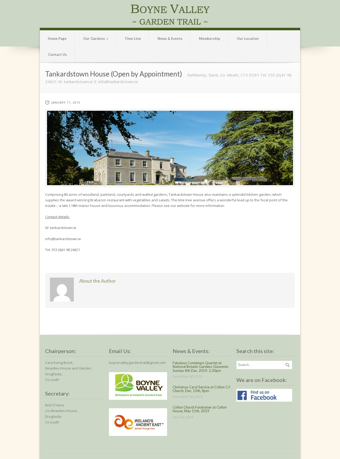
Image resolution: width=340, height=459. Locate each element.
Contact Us (57, 54)
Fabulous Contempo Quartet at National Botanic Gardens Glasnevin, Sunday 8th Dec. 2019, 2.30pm (201, 367)
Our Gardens (95, 38)
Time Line (133, 38)
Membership (209, 38)
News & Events (170, 38)
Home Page (57, 38)
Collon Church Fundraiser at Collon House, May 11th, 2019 (200, 409)
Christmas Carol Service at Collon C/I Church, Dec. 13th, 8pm (201, 389)
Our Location (248, 38)
